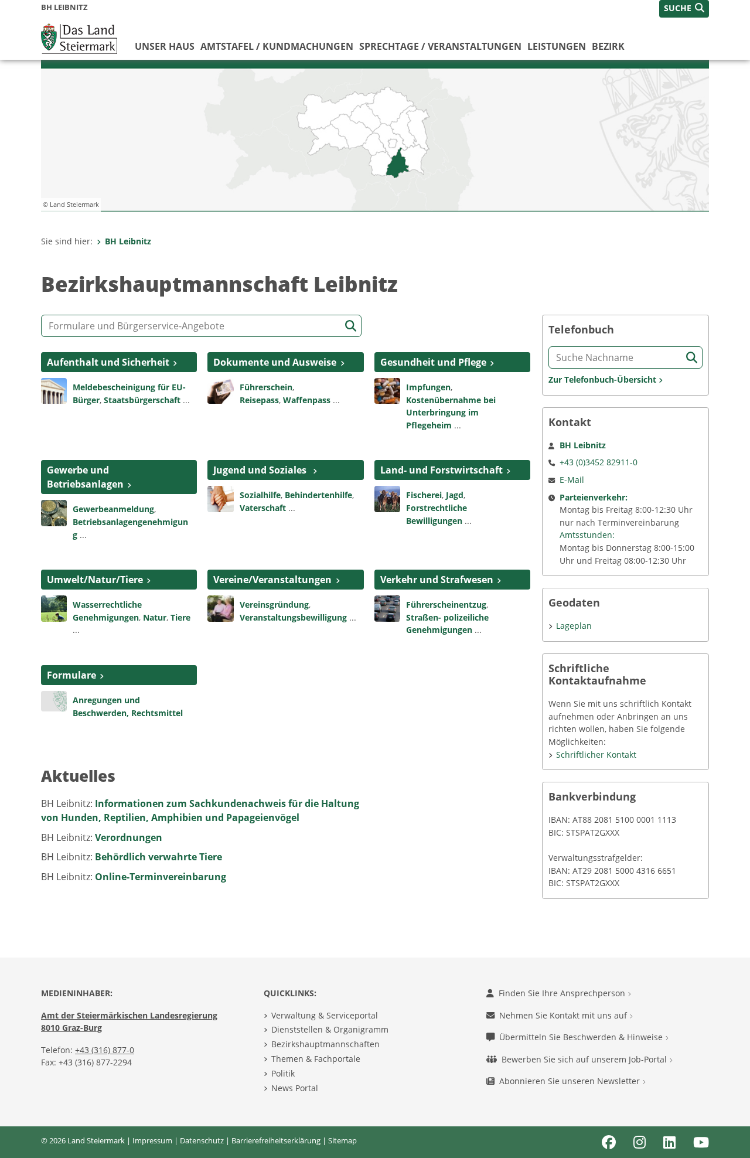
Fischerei (424, 494)
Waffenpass (306, 400)
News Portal (294, 1088)
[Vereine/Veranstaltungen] (220, 607)
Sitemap (342, 1140)
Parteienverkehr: (594, 497)
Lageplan (574, 625)
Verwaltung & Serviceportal (324, 1015)
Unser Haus (165, 46)
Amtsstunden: (587, 534)
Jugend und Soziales (261, 470)
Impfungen (428, 387)
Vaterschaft (263, 507)
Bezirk (608, 46)
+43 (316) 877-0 (104, 1049)
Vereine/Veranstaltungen (272, 579)
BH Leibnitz (128, 241)
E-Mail (572, 479)
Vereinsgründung (274, 604)
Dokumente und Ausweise (274, 362)
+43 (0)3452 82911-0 (599, 462)
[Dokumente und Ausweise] (220, 389)
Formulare (71, 675)
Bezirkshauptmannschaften (325, 1044)
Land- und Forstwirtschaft (441, 470)
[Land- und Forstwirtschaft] (387, 498)
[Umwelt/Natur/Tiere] (54, 607)
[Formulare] (54, 700)
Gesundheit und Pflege (433, 362)
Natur (154, 617)
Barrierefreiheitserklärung (276, 1140)
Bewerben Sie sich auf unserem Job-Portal (585, 1059)
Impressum (152, 1140)
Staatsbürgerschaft (142, 400)
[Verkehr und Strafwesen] (387, 607)
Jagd (454, 494)
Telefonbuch (581, 329)
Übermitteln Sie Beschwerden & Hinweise (582, 1037)
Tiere (180, 617)
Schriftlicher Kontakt (596, 754)
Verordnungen (128, 837)
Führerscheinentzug (446, 604)
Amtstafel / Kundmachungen (276, 46)
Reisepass (259, 400)
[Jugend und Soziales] (220, 498)
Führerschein (266, 387)
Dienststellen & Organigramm (329, 1029)
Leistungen (556, 46)
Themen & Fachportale (315, 1058)
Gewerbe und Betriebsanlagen (85, 477)
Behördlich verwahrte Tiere (158, 856)
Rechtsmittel (157, 712)
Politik (283, 1073)
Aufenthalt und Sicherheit (108, 362)
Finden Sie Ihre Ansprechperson (563, 993)
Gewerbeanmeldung (113, 509)
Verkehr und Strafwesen (436, 579)
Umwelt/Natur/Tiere (95, 579)
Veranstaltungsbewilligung (293, 617)
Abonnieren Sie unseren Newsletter (570, 1081)
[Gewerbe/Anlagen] (54, 512)
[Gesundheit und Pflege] (387, 389)
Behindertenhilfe (318, 494)
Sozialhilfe (260, 494)
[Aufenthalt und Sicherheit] (54, 389)
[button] (684, 9)
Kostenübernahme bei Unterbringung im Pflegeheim (451, 412)
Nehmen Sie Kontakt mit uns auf (564, 1015)
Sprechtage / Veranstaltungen (440, 46)
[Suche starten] (350, 326)
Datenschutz (202, 1140)
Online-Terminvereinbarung (160, 876)
